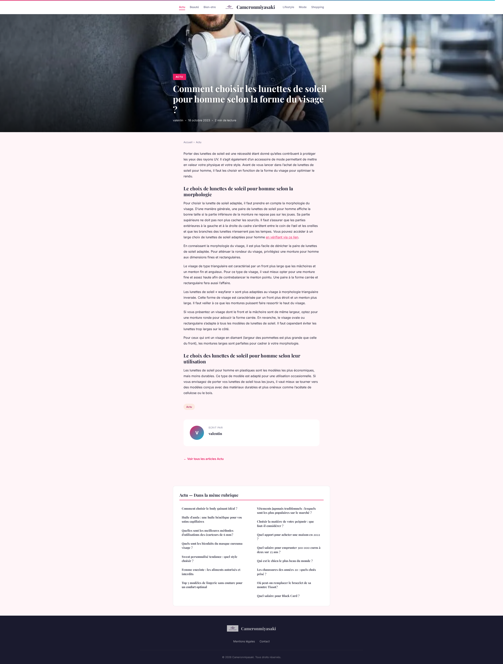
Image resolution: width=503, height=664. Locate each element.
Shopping (317, 7)
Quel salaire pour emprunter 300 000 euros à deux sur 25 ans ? (289, 550)
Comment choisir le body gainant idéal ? (209, 508)
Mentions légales (244, 641)
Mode (303, 7)
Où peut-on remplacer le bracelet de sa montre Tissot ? (284, 585)
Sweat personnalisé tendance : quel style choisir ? (209, 559)
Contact (265, 641)
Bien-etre (210, 7)
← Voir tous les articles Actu (204, 459)
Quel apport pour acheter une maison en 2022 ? (288, 537)
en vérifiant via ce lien (282, 237)
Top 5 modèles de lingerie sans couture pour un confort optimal (212, 585)
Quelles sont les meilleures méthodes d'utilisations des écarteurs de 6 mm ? (207, 533)
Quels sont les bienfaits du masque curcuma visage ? (212, 546)
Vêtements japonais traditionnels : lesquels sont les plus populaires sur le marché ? (286, 511)
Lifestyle (288, 7)
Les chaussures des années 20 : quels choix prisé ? (286, 572)
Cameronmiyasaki (256, 7)
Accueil (188, 142)
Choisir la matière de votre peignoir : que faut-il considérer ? (285, 523)
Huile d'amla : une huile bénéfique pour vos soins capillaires (212, 519)
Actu (182, 7)
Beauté (194, 7)
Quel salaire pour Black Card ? (278, 596)
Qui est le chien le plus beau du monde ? (285, 561)
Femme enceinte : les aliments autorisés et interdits (211, 572)
